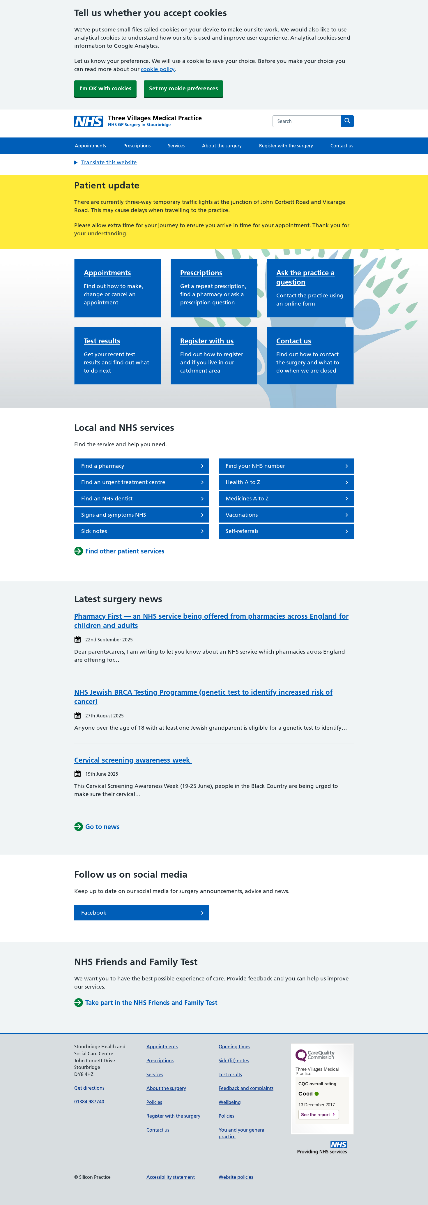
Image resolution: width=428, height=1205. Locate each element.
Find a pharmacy (102, 466)
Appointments (90, 146)
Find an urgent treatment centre (123, 482)
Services (176, 146)
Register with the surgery (286, 146)
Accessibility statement (170, 1177)
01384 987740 (89, 1102)
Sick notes (94, 531)
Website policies (236, 1177)
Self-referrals (242, 531)
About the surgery (222, 146)
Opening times (234, 1046)
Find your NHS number (255, 466)
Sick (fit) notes (234, 1060)
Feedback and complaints (246, 1088)
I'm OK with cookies (105, 88)
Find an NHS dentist (106, 498)
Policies (154, 1102)
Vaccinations (242, 514)
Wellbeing (230, 1102)
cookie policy (158, 69)
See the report (315, 1114)
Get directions (89, 1088)
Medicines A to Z (247, 498)
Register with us (207, 341)
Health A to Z (243, 482)
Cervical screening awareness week (133, 760)
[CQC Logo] (315, 1060)
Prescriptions (137, 146)
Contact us (341, 146)
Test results (102, 341)
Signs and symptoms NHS (113, 514)
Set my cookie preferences (183, 88)
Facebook (94, 912)
